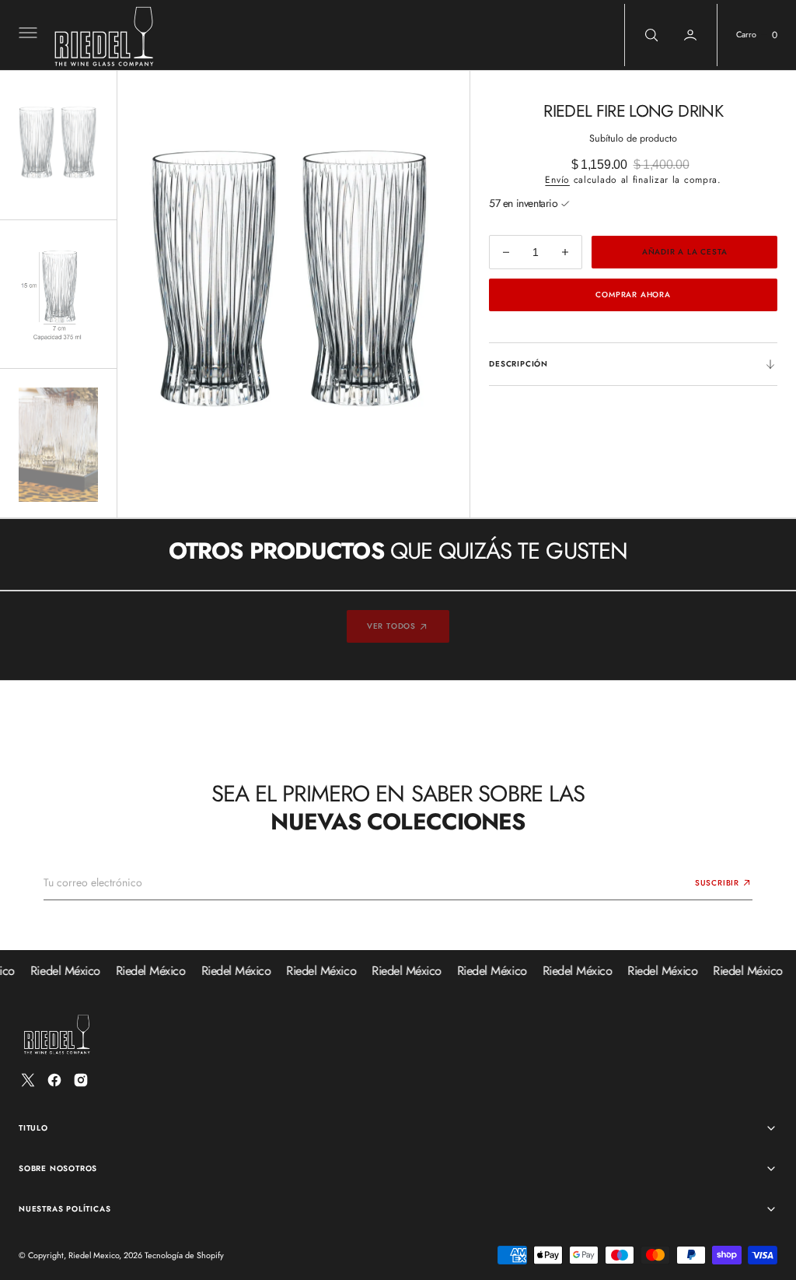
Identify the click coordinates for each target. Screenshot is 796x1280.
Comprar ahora (632, 294)
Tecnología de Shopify (184, 1255)
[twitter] (28, 1080)
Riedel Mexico (93, 1255)
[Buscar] (650, 35)
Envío (557, 180)
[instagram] (81, 1080)
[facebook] (54, 1080)
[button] (26, 35)
